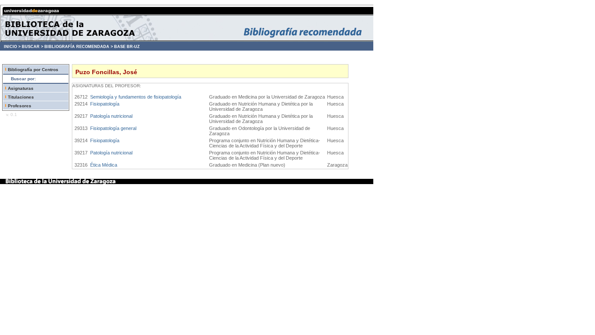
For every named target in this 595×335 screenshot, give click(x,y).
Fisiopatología (104, 103)
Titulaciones (21, 97)
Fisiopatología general (113, 128)
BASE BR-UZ (127, 46)
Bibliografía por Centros (33, 69)
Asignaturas (21, 88)
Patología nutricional (111, 116)
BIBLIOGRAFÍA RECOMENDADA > (78, 46)
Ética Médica (103, 165)
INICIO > (12, 46)
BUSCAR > (32, 46)
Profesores (19, 105)
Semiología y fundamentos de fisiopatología (135, 96)
